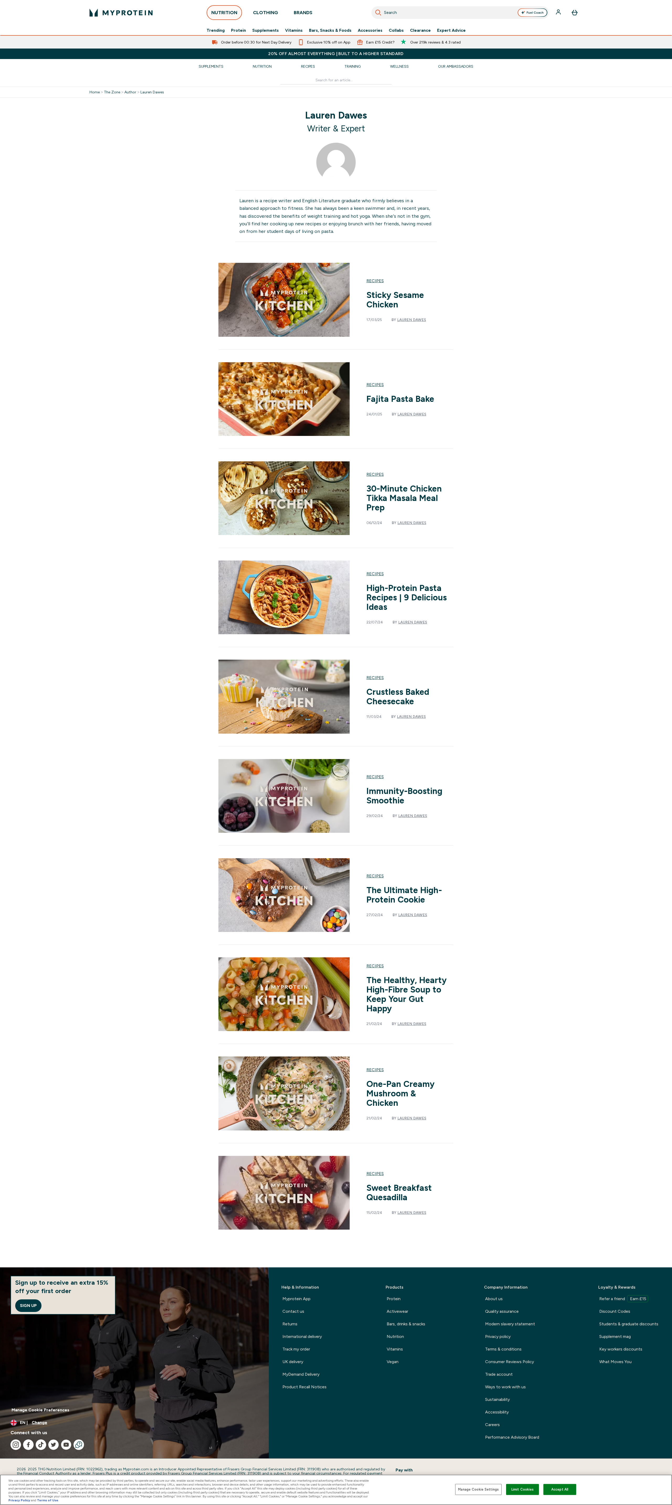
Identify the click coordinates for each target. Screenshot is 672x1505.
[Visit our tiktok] (41, 1444)
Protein (238, 30)
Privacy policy (498, 1336)
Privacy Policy (19, 1500)
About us (494, 1298)
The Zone (112, 92)
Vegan (392, 1361)
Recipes (308, 66)
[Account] (559, 12)
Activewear (397, 1311)
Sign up (28, 1305)
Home (95, 92)
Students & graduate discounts (628, 1324)
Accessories (370, 30)
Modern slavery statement (510, 1324)
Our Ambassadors (455, 66)
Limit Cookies (522, 1489)
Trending (216, 30)
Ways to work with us (505, 1387)
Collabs (396, 30)
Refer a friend (622, 1298)
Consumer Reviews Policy (509, 1361)
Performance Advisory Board (512, 1437)
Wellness (399, 66)
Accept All (559, 1489)
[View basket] (574, 12)
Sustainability (497, 1399)
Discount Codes (614, 1311)
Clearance (420, 30)
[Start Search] (378, 12)
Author (130, 92)
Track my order (296, 1349)
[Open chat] (79, 1444)
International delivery (302, 1336)
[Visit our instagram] (15, 1444)
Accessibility (497, 1412)
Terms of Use (47, 1500)
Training (352, 66)
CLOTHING (265, 12)
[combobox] (460, 12)
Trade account (499, 1374)
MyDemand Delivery (300, 1374)
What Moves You (615, 1361)
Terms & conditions (503, 1349)
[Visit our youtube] (66, 1444)
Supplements (265, 30)
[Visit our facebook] (28, 1444)
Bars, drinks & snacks (406, 1324)
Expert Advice (451, 30)
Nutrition (262, 66)
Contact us (293, 1311)
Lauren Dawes (152, 92)
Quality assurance (502, 1311)
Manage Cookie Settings (478, 1489)
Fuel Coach (535, 12)
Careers (492, 1424)
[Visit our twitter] (53, 1444)
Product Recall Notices (304, 1387)
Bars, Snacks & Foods (330, 30)
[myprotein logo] (121, 12)
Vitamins (294, 30)
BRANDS (303, 12)
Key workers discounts (620, 1349)
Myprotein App (296, 1298)
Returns (289, 1324)
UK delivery (292, 1361)
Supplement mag (615, 1336)
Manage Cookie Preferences (40, 1410)
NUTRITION (224, 12)
